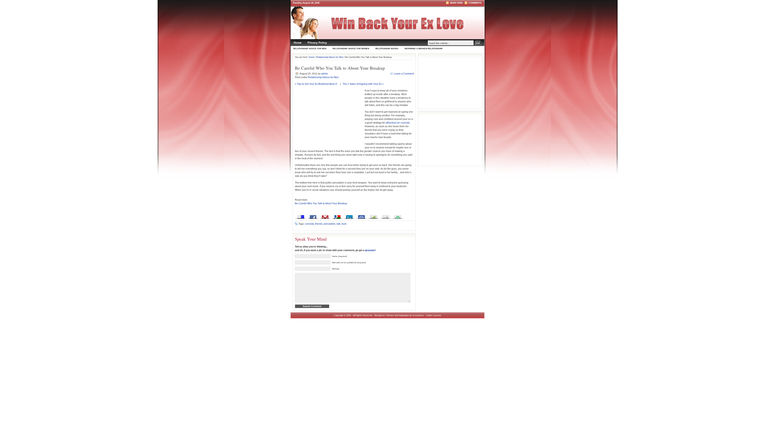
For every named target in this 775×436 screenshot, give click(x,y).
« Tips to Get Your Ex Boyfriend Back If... (316, 84)
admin (324, 73)
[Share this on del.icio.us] (301, 216)
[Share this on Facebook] (313, 216)
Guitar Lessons (433, 315)
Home (298, 42)
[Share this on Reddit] (386, 216)
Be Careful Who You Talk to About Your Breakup (321, 203)
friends (319, 223)
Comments (474, 3)
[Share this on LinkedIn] (349, 216)
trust (344, 223)
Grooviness (418, 315)
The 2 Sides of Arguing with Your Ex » (363, 84)
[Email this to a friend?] (361, 216)
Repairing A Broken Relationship (424, 48)
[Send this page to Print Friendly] (374, 216)
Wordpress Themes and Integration (391, 315)
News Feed (456, 3)
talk (338, 223)
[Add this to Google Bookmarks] (337, 216)
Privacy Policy (317, 42)
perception (329, 223)
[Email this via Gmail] (325, 216)
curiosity (309, 223)
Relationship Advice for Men (309, 48)
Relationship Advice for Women (351, 48)
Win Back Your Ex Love (389, 25)
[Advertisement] (329, 119)
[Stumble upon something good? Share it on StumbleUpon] (398, 216)
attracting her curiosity (397, 122)
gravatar (370, 250)
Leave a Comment (404, 73)
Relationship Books (386, 48)
